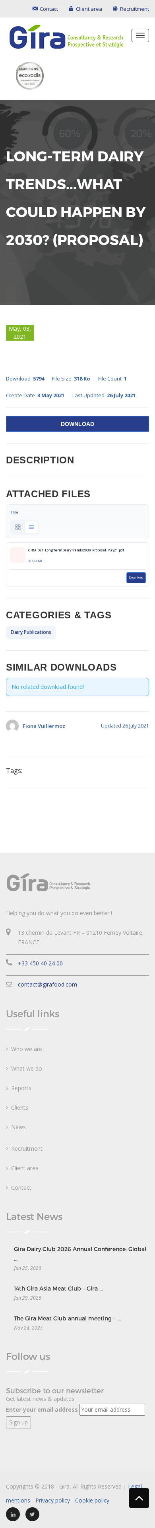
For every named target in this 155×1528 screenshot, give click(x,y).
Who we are (26, 1049)
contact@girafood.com (47, 984)
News (18, 1127)
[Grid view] (18, 527)
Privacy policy (52, 1500)
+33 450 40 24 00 (40, 963)
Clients (19, 1107)
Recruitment (27, 1148)
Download (77, 424)
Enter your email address (42, 1409)
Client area (25, 1168)
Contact (21, 1187)
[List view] (31, 527)
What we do (26, 1068)
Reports (21, 1088)
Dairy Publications (31, 632)
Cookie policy (92, 1500)
